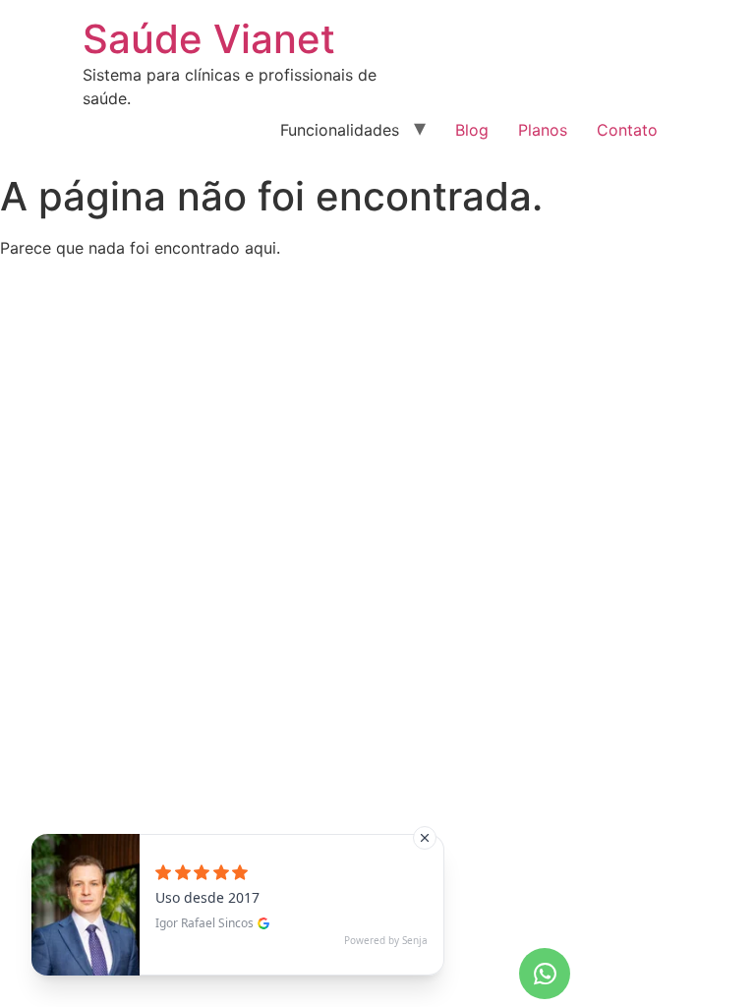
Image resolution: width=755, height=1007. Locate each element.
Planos (542, 130)
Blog (472, 130)
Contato (627, 130)
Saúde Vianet (209, 39)
